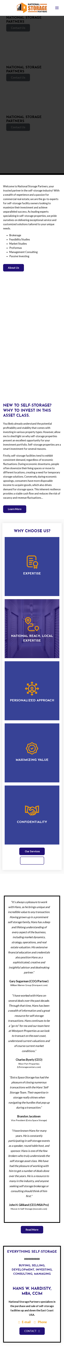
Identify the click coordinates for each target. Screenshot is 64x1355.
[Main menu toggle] (57, 8)
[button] (32, 391)
